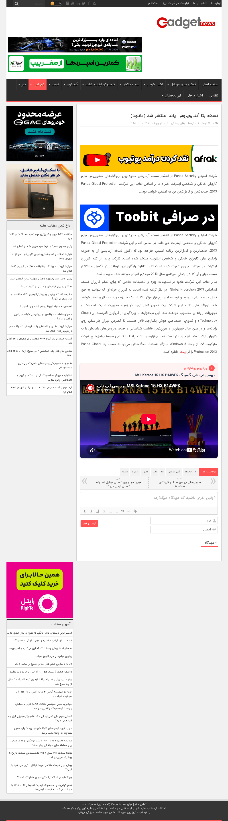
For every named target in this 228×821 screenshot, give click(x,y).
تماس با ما (200, 3)
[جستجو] (16, 3)
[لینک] (135, 511)
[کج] (91, 511)
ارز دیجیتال (173, 95)
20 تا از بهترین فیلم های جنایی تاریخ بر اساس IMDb (43, 664)
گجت (55, 84)
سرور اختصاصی (117, 812)
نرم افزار (38, 84)
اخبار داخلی (195, 95)
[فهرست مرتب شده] (110, 511)
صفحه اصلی (210, 84)
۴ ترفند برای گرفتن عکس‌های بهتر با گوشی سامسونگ (43, 641)
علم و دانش (131, 84)
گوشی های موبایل (183, 84)
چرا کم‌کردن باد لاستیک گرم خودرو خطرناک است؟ (44, 777)
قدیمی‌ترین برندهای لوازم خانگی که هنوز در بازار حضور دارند (39, 633)
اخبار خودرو (155, 84)
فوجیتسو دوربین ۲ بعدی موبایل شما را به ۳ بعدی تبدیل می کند (118, 482)
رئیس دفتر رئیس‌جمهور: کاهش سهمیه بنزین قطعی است (41, 279)
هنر (24, 84)
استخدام (153, 3)
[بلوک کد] (129, 511)
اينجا (183, 352)
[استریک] (104, 511)
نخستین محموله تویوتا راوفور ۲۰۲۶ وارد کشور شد (45, 307)
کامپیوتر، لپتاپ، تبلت (100, 84)
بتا (162, 472)
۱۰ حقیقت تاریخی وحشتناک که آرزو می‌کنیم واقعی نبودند (40, 648)
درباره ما (216, 3)
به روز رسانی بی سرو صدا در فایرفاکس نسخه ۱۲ (180, 482)
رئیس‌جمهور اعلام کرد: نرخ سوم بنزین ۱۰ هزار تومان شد (42, 247)
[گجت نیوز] (186, 30)
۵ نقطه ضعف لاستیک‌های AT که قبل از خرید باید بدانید (41, 672)
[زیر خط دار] (98, 511)
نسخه (125, 472)
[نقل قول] (123, 511)
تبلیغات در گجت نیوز (176, 3)
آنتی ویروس (174, 472)
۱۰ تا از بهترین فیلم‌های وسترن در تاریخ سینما (46, 287)
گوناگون (72, 84)
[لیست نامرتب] (116, 511)
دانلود (145, 472)
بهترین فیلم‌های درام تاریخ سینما (54, 656)
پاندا (155, 472)
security (190, 472)
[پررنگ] (85, 511)
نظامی (214, 95)
